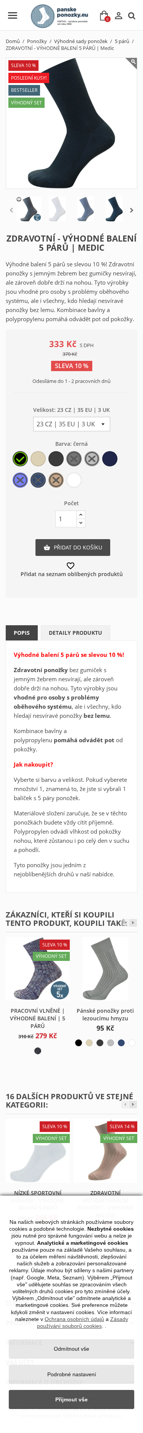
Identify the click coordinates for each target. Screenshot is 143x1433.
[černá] (78, 1042)
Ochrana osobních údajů (74, 1319)
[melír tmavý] (37, 1050)
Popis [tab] (22, 632)
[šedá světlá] (110, 1042)
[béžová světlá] (89, 1042)
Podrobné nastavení (71, 1374)
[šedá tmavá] (99, 1042)
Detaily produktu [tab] (75, 632)
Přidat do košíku (72, 547)
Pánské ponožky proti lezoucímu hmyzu (105, 1014)
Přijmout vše (71, 1399)
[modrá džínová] (121, 1042)
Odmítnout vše (71, 1349)
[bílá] (132, 1042)
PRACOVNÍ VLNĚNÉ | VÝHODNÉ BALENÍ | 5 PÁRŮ (37, 1018)
